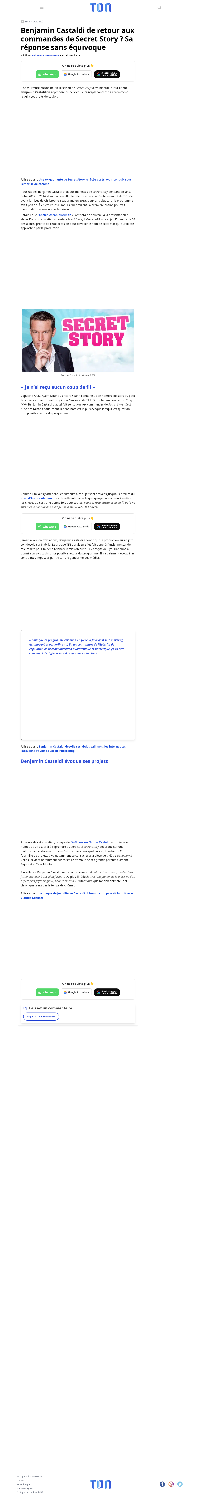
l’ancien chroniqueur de (58, 215)
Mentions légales (25, 1488)
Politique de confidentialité (30, 1492)
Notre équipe (23, 1484)
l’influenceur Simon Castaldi (90, 842)
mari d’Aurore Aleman (36, 498)
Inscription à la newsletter (30, 1476)
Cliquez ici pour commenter (41, 1016)
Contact (20, 1480)
